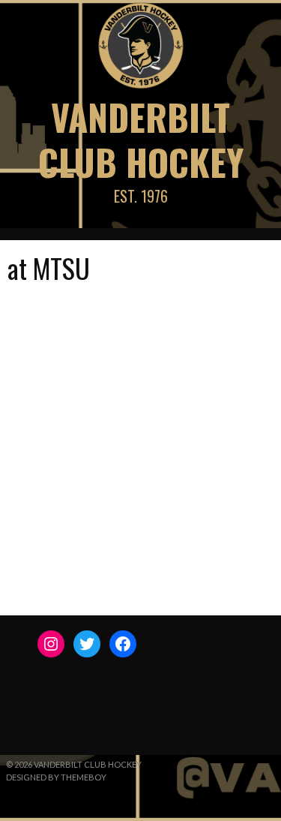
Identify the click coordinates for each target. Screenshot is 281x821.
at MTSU (48, 267)
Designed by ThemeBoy (56, 777)
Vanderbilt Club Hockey (141, 139)
